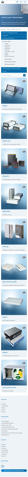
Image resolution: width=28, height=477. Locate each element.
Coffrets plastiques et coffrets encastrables (11, 68)
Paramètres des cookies (7, 425)
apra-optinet (4, 454)
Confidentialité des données (7, 423)
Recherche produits (7, 75)
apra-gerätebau (5, 450)
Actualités (4, 404)
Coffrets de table (8, 59)
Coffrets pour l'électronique (16, 29)
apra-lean (4, 456)
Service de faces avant (9, 56)
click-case (7, 50)
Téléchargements (5, 434)
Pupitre (6, 53)
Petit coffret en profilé (10, 51)
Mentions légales (5, 421)
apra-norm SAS (5, 452)
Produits (8, 29)
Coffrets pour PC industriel (10, 61)
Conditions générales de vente (8, 427)
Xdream (6, 43)
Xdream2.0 (7, 46)
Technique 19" (5, 35)
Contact (3, 411)
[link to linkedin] (2, 466)
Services (3, 409)
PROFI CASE (7, 48)
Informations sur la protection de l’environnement (12, 432)
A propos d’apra (5, 405)
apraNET (3, 446)
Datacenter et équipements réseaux (9, 32)
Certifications (4, 431)
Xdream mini (7, 45)
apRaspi (6, 54)
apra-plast (4, 448)
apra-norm (4, 444)
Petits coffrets (8, 41)
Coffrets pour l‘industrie (10, 64)
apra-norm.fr (3, 29)
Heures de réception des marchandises (10, 429)
